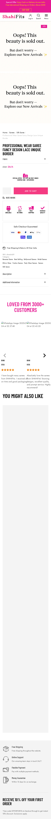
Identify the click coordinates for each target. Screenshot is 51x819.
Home (5, 132)
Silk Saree (20, 132)
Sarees (12, 132)
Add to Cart (31, 191)
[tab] (25, 160)
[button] (25, 10)
